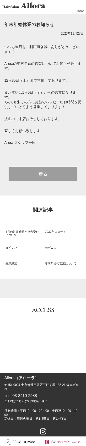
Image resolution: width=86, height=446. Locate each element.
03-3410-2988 (24, 395)
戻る (43, 174)
